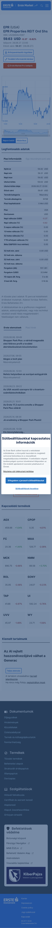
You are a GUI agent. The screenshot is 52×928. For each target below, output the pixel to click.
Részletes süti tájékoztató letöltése (18, 471)
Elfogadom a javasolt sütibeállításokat (26, 480)
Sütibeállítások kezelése (26, 488)
